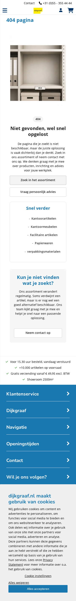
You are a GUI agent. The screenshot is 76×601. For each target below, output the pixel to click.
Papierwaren (44, 243)
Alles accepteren (38, 588)
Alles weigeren (18, 583)
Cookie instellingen (38, 576)
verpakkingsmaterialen (43, 251)
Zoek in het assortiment (38, 180)
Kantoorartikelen (43, 218)
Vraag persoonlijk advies (38, 192)
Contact (29, 3)
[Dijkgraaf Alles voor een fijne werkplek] (38, 13)
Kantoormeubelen (44, 227)
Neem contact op (38, 333)
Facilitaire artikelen (44, 235)
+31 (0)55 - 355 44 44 (57, 3)
